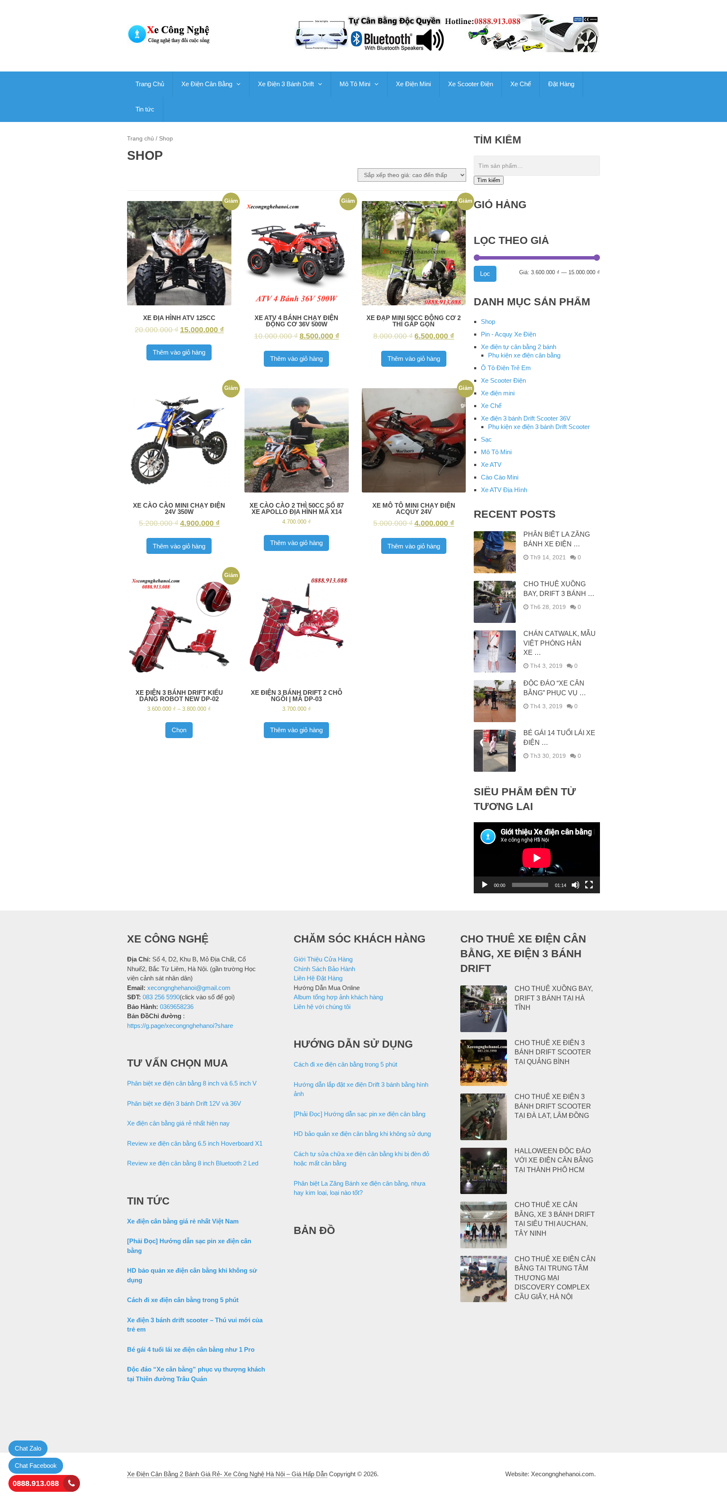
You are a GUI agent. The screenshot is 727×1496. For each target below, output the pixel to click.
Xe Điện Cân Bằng (206, 83)
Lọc (485, 273)
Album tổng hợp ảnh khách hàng (338, 997)
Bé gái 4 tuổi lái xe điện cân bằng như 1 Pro (191, 1349)
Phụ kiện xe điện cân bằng (524, 355)
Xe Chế (520, 83)
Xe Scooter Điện (470, 83)
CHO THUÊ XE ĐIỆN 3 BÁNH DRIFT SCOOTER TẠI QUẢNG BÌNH (553, 1052)
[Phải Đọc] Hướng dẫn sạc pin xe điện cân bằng (359, 1113)
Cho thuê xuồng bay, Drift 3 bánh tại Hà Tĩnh (554, 998)
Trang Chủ (149, 83)
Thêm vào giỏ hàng (179, 352)
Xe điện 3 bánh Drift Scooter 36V (525, 418)
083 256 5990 (161, 997)
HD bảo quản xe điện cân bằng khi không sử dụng (362, 1133)
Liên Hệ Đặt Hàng (318, 978)
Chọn (179, 729)
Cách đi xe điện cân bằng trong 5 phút (183, 1299)
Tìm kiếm (488, 180)
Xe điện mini (498, 393)
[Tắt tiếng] (575, 885)
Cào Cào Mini (499, 477)
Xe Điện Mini (413, 83)
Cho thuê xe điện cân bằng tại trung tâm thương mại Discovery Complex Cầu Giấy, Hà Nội (555, 1277)
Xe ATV (491, 464)
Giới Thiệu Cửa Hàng (323, 959)
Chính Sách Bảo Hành (324, 968)
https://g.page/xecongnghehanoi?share (180, 1025)
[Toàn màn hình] (589, 885)
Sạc (486, 439)
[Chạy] (484, 885)
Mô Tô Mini (355, 83)
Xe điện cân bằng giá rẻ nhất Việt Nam (183, 1221)
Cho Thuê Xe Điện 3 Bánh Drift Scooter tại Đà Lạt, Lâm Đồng (553, 1106)
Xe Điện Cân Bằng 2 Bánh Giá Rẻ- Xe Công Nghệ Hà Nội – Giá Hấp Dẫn (227, 1473)
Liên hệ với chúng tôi (322, 1006)
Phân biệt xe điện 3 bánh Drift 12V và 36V (184, 1103)
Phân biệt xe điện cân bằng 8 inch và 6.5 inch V (192, 1083)
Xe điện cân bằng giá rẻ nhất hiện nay (178, 1123)
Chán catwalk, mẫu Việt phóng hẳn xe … (559, 643)
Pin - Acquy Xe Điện (508, 334)
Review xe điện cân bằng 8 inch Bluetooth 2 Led (192, 1163)
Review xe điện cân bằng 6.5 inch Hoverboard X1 (195, 1143)
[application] (537, 857)
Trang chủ (140, 138)
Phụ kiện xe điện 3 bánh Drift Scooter (539, 426)
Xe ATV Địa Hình (504, 489)
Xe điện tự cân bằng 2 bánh (518, 346)
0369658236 (177, 1006)
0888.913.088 (36, 1483)
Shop (488, 321)
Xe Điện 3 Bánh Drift (286, 83)
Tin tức (144, 109)
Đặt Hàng (561, 83)
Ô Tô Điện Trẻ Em (506, 367)
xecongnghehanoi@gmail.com (189, 987)
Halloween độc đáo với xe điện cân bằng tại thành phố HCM (554, 1160)
